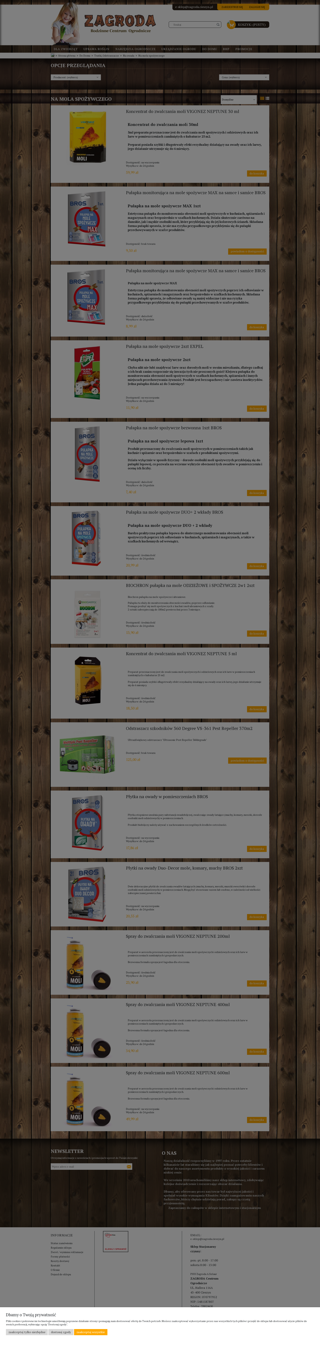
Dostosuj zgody (61, 1332)
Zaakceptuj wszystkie (90, 1332)
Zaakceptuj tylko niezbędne (27, 1332)
